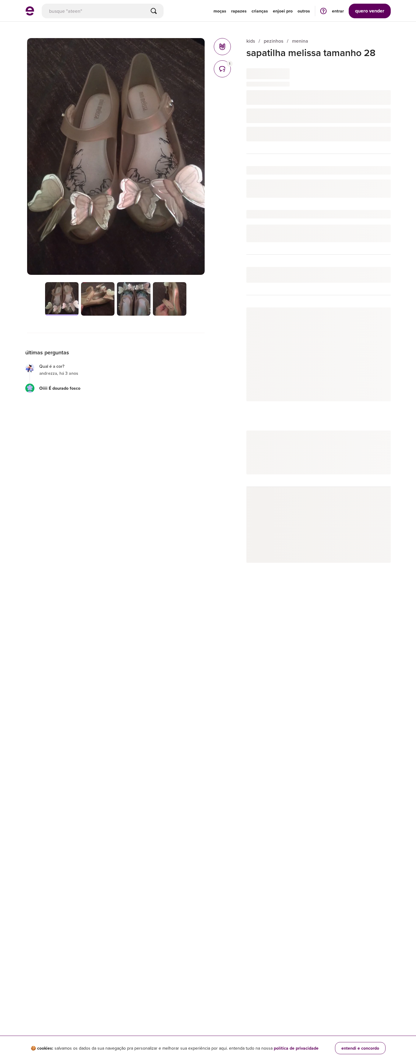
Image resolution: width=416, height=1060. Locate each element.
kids (250, 41)
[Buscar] (153, 11)
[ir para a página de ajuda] (323, 11)
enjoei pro (283, 11)
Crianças (260, 11)
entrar (338, 11)
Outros (304, 11)
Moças (219, 11)
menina (300, 41)
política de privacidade (296, 1048)
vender (369, 10)
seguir (377, 318)
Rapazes (239, 11)
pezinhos (273, 41)
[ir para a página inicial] (29, 13)
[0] (222, 46)
